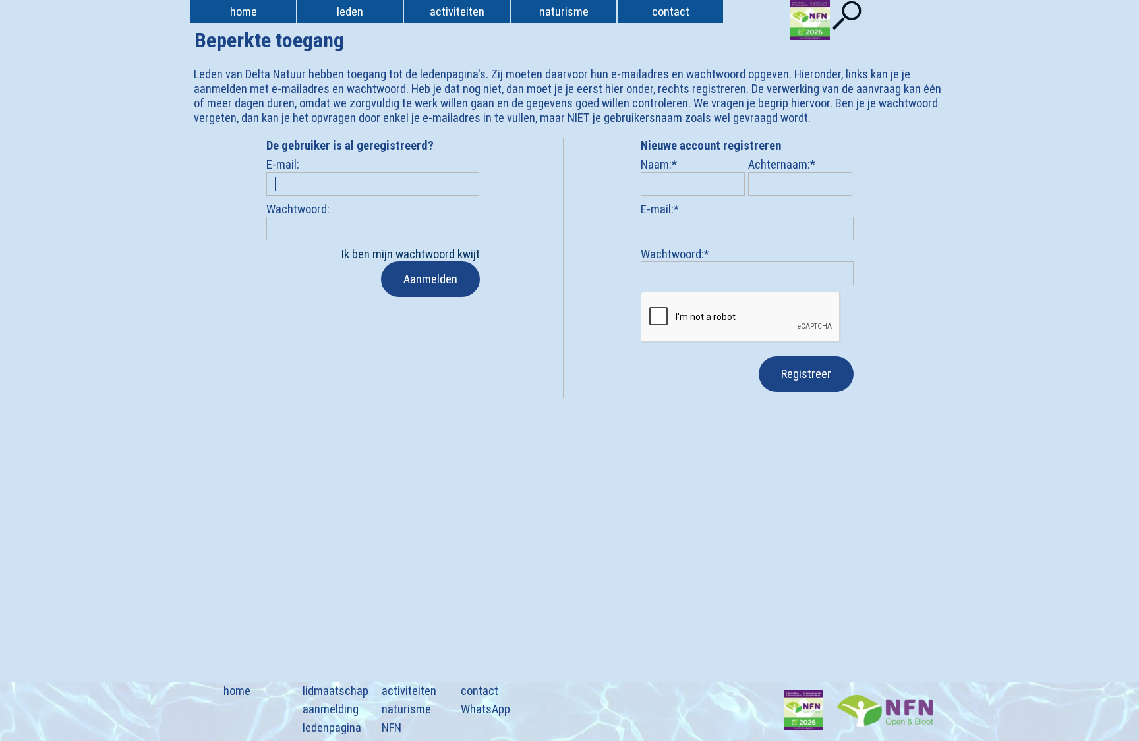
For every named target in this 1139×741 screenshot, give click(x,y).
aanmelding (331, 709)
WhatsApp (485, 709)
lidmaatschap (335, 691)
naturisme (406, 709)
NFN (391, 728)
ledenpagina (332, 728)
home (243, 12)
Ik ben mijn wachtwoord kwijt (410, 254)
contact (479, 691)
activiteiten (409, 691)
